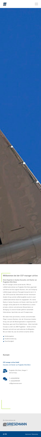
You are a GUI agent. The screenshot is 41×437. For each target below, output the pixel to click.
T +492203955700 (14, 378)
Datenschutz (35, 434)
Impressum (28, 434)
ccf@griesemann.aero (15, 383)
